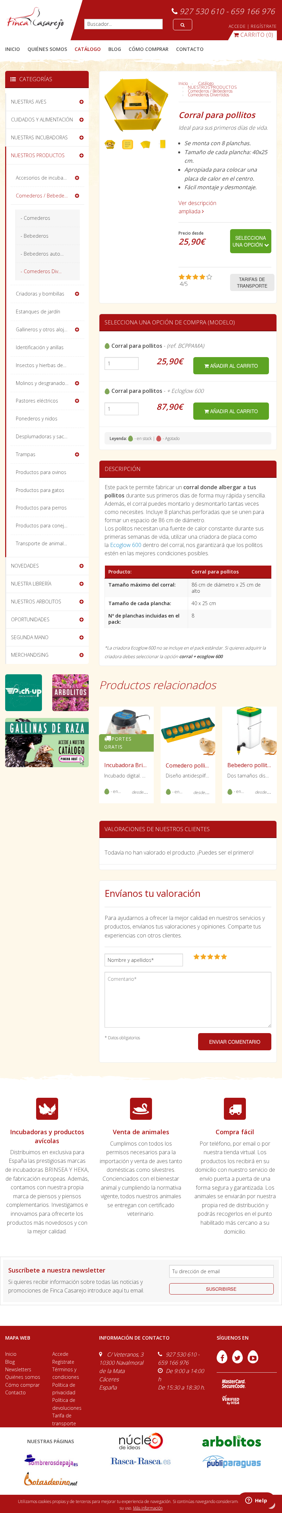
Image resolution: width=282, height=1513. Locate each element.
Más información (148, 1508)
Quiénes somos (22, 1377)
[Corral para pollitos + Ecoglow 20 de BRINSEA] (110, 144)
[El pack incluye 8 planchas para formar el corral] (145, 144)
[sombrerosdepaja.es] (50, 1461)
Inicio (12, 49)
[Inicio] (35, 18)
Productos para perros (41, 507)
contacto (190, 49)
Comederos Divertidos (208, 95)
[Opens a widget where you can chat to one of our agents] (256, 1501)
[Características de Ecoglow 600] (127, 144)
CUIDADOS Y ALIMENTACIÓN (42, 119)
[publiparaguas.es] (231, 1461)
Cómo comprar (22, 1385)
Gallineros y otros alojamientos (50, 329)
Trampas (25, 454)
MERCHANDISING (29, 655)
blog (114, 49)
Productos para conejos (42, 525)
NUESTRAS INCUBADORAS (39, 137)
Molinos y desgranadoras (44, 383)
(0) (256, 35)
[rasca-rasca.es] (141, 1461)
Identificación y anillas (40, 347)
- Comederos (35, 218)
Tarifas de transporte (252, 282)
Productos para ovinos (41, 472)
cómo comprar (149, 49)
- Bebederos (34, 236)
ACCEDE (237, 26)
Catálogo (206, 83)
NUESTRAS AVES (28, 101)
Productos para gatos (40, 490)
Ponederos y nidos (36, 418)
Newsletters (18, 1369)
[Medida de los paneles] (163, 144)
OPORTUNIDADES (30, 619)
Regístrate (63, 1362)
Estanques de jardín (38, 311)
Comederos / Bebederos (210, 91)
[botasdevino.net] (50, 1480)
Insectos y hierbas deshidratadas (50, 365)
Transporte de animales (42, 543)
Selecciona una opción (249, 241)
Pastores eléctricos (37, 400)
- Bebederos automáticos (49, 253)
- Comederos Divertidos (47, 271)
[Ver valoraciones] (199, 281)
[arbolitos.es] (231, 1440)
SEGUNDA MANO (29, 637)
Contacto (15, 1392)
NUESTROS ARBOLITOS (36, 601)
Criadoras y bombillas (40, 293)
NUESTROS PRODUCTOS (212, 87)
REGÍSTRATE (264, 26)
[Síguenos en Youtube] (253, 1361)
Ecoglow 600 (125, 545)
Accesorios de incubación (44, 177)
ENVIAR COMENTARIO (234, 1041)
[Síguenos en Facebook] (223, 1361)
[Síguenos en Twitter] (238, 1361)
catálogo (88, 49)
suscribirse (221, 1289)
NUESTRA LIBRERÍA (31, 583)
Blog (10, 1362)
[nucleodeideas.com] (140, 1440)
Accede (60, 1354)
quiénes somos (47, 49)
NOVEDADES (25, 565)
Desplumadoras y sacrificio (46, 436)
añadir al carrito (233, 365)
